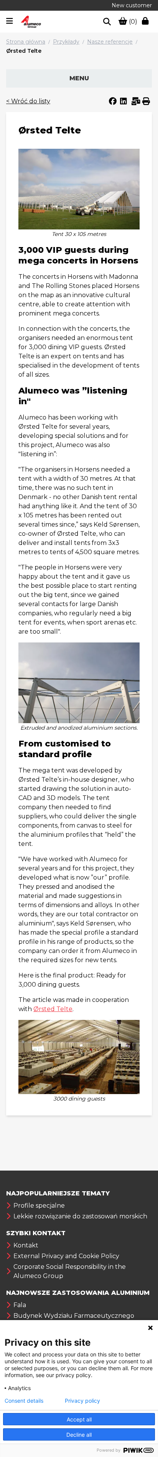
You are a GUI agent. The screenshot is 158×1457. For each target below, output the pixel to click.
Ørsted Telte (23, 50)
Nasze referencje (110, 41)
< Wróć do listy (28, 101)
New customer (132, 5)
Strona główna (25, 41)
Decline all (79, 1434)
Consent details (24, 1401)
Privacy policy (82, 1401)
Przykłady (66, 41)
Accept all (79, 1419)
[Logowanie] (147, 21)
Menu (79, 78)
